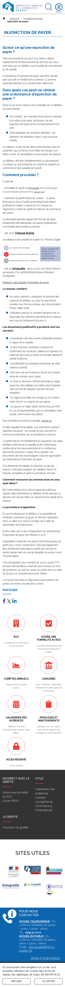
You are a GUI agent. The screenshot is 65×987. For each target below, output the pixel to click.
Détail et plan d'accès (45, 958)
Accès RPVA (11, 801)
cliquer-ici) (39, 191)
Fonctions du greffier (16, 827)
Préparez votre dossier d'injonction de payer (26, 282)
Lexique (40, 797)
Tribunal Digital (24, 233)
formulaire (33, 188)
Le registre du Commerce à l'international (44, 806)
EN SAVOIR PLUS (50, 974)
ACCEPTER (48, 981)
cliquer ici (46, 420)
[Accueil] (4, 18)
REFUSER (16, 981)
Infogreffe (18, 268)
